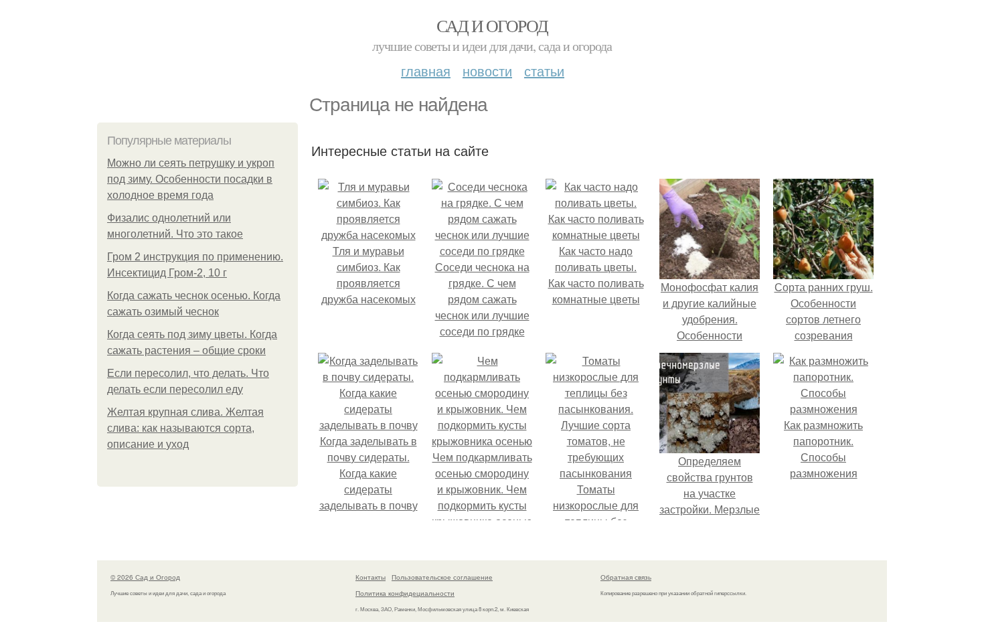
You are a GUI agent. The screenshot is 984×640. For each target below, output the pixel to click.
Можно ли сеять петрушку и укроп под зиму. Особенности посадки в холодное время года (190, 179)
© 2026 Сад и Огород (145, 577)
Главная (425, 70)
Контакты (370, 577)
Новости (487, 70)
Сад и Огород (492, 25)
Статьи (544, 70)
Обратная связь (625, 577)
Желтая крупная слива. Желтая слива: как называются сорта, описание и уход (185, 428)
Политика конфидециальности (405, 593)
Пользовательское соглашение (442, 577)
